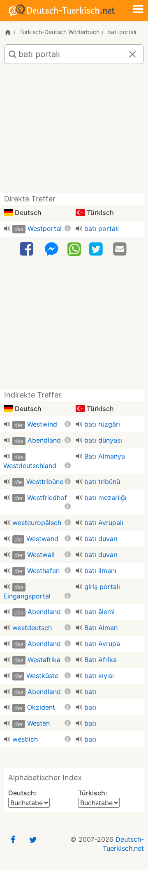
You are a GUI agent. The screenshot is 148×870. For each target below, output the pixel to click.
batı (90, 691)
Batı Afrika (100, 659)
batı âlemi (99, 611)
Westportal (45, 228)
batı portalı (101, 228)
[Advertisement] (74, 131)
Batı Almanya (104, 456)
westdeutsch (32, 627)
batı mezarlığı (105, 497)
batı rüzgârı (102, 424)
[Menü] (138, 10)
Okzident (41, 707)
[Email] (121, 249)
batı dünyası (103, 440)
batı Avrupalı (103, 522)
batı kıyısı (99, 675)
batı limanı (100, 570)
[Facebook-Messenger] (51, 249)
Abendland (44, 440)
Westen (38, 723)
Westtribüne (44, 481)
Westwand (42, 538)
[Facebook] (27, 249)
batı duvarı (101, 538)
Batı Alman (101, 627)
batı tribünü (102, 481)
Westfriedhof (47, 497)
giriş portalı (102, 586)
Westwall (41, 554)
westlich (25, 739)
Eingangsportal (27, 596)
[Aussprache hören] (7, 228)
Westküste (42, 675)
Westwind (42, 424)
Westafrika (44, 659)
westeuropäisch (36, 522)
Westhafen (43, 570)
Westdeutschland (29, 465)
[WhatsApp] (74, 248)
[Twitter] (97, 249)
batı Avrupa (102, 643)
